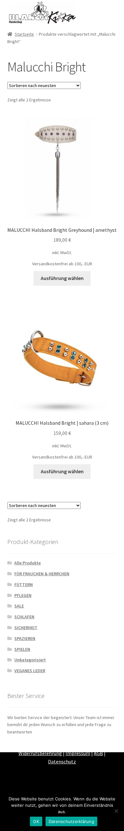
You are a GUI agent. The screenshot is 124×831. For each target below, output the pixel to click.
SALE (19, 606)
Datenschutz (62, 761)
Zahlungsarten (44, 745)
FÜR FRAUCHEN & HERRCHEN (41, 574)
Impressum (77, 753)
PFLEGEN (22, 595)
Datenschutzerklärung (71, 821)
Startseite (24, 34)
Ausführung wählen (62, 278)
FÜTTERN (23, 584)
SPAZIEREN (24, 638)
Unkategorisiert (30, 660)
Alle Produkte (27, 563)
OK (36, 821)
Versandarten (78, 745)
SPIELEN (22, 649)
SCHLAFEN (24, 617)
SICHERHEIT (26, 627)
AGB (98, 753)
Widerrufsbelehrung (40, 753)
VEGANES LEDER (29, 670)
